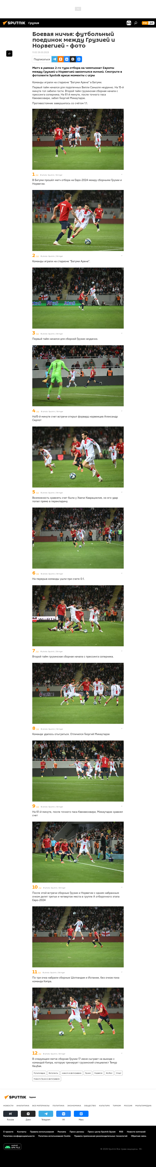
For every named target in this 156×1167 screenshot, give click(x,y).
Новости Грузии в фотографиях (47, 1079)
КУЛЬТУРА (104, 1105)
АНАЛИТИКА (22, 1105)
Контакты (21, 1131)
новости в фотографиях (72, 1073)
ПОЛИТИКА (58, 1105)
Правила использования (42, 1131)
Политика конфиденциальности (19, 1136)
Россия (128, 1105)
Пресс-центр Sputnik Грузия (101, 1131)
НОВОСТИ (8, 1105)
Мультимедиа (39, 1073)
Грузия (88, 1073)
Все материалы (41, 1105)
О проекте (8, 1131)
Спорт (118, 1073)
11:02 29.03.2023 (40, 52)
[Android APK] (12, 1147)
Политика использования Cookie (54, 1136)
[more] (122, 174)
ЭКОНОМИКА (74, 1105)
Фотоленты (53, 1073)
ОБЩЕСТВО (90, 1105)
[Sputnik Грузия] (15, 25)
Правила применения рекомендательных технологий (100, 1136)
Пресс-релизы (77, 1131)
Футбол (109, 1073)
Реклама (62, 1131)
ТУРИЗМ (117, 1105)
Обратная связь (138, 1136)
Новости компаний (136, 1131)
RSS (121, 1131)
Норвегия (98, 1073)
